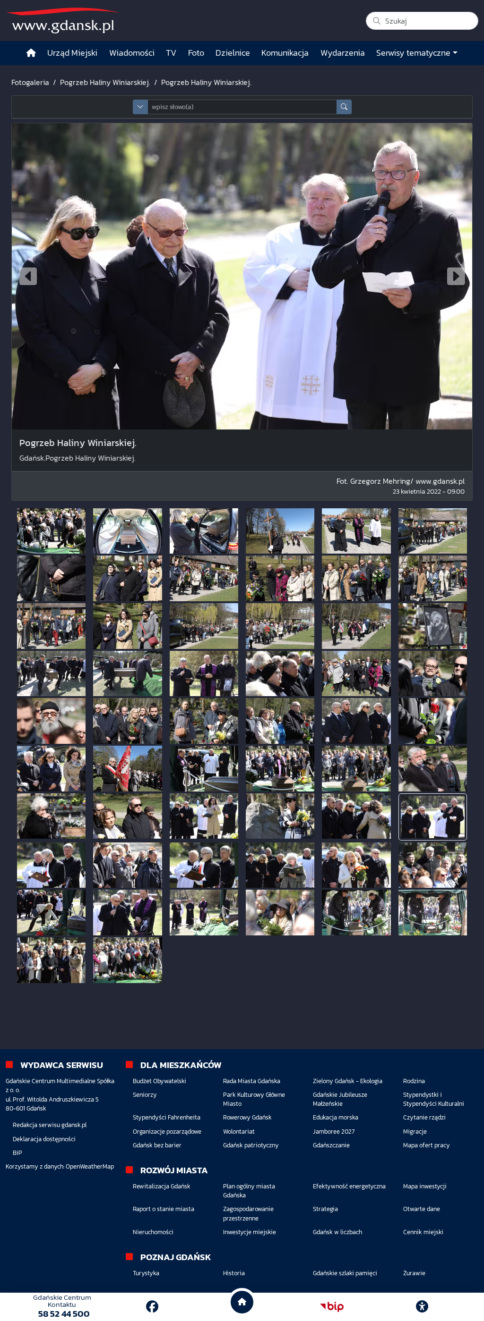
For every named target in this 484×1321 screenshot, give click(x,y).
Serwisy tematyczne (413, 53)
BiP (17, 1152)
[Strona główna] (31, 53)
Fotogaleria (30, 82)
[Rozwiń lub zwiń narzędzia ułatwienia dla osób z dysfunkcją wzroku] (422, 1307)
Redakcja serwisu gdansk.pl (49, 1124)
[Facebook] (152, 1306)
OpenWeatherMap (90, 1166)
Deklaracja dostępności (44, 1139)
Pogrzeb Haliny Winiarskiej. (105, 82)
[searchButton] (344, 107)
